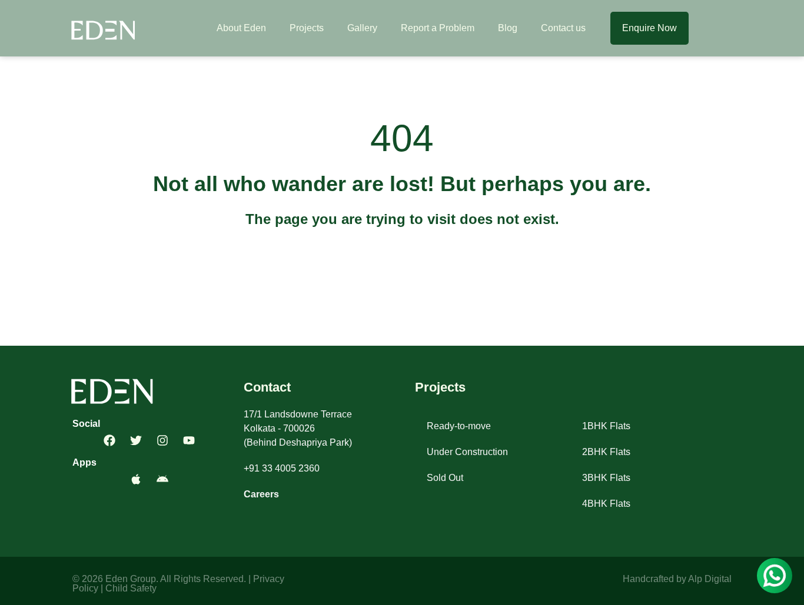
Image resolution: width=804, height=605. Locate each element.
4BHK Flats (606, 504)
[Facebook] (109, 440)
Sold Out (445, 478)
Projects (307, 28)
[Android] (162, 479)
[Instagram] (162, 440)
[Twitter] (136, 440)
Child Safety (131, 588)
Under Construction (467, 452)
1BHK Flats (606, 426)
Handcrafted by (655, 579)
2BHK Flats (606, 452)
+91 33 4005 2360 (282, 468)
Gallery (362, 28)
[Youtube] (189, 440)
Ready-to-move (459, 426)
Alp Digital (710, 579)
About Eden (241, 28)
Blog (507, 28)
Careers (261, 494)
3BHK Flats (606, 478)
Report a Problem (437, 28)
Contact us (563, 28)
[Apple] (136, 479)
